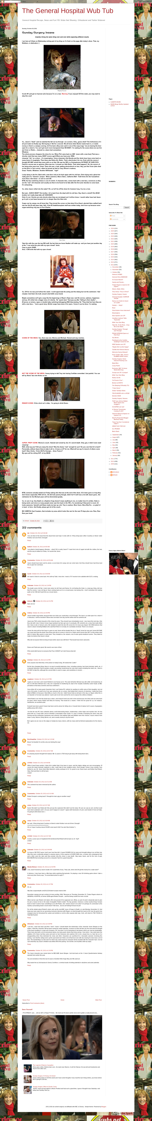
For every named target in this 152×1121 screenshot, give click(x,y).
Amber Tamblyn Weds (118, 390)
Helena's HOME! (117, 274)
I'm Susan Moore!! (117, 279)
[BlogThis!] (47, 521)
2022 (112, 239)
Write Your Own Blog (118, 322)
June (114, 442)
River (113, 308)
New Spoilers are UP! (118, 315)
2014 (112, 259)
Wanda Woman (32, 867)
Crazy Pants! (116, 365)
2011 (112, 458)
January (115, 455)
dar (28, 533)
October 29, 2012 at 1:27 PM (44, 884)
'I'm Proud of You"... (118, 380)
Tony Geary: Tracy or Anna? (120, 291)
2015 (112, 257)
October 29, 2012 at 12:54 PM (46, 867)
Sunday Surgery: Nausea (119, 398)
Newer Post (26, 1000)
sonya (29, 805)
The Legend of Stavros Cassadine (43, 1065)
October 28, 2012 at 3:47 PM (43, 679)
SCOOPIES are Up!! (118, 407)
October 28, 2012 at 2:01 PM (44, 601)
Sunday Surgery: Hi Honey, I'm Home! (44, 1076)
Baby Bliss (115, 363)
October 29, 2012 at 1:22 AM (45, 739)
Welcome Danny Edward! (120, 352)
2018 (112, 249)
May (113, 445)
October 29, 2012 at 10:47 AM (42, 836)
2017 (112, 252)
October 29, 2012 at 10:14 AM (45, 793)
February (115, 453)
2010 (112, 461)
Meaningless (116, 313)
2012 (112, 265)
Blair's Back (115, 431)
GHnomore (30, 924)
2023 (112, 236)
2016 (112, 254)
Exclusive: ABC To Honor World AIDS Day (119, 369)
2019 (112, 246)
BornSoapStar (31, 739)
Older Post (98, 1000)
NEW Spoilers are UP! (119, 344)
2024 (112, 233)
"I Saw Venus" (116, 388)
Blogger (103, 1106)
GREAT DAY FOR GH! (118, 426)
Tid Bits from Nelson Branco (120, 349)
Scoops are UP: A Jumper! (120, 372)
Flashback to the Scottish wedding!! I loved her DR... (121, 341)
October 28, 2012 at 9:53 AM (44, 560)
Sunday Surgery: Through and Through (120, 330)
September (115, 435)
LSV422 (29, 763)
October (115, 272)
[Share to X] (49, 521)
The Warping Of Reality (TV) (120, 385)
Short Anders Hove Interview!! (121, 310)
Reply (29, 540)
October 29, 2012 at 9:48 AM (41, 763)
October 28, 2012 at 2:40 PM (41, 613)
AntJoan (30, 660)
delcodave (116, 472)
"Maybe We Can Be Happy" (120, 347)
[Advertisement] (118, 61)
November (115, 269)
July (113, 440)
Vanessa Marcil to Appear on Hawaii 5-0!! (120, 414)
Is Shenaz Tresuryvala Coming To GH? (119, 410)
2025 (112, 231)
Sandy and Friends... (118, 282)
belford (29, 547)
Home (62, 1000)
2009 (112, 464)
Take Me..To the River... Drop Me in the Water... (120, 325)
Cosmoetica (31, 560)
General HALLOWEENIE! (119, 277)
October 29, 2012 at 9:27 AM (44, 751)
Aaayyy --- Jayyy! (117, 305)
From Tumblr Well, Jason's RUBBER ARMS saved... (120, 355)
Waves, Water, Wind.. (118, 289)
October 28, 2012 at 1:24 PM (42, 585)
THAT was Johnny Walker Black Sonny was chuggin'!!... (120, 402)
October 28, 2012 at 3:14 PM (42, 660)
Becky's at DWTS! (117, 383)
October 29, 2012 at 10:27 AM (41, 805)
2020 (112, 244)
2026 (112, 228)
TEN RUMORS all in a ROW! (120, 393)
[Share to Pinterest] (53, 521)
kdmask (29, 601)
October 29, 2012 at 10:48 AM (43, 849)
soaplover (30, 679)
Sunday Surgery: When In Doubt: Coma (45, 1086)
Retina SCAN (116, 377)
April (114, 448)
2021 (112, 241)
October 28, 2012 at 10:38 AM (41, 574)
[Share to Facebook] (51, 521)
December (115, 267)
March (114, 450)
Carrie (29, 574)
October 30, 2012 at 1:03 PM (44, 950)
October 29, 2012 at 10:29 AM (41, 820)
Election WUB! (116, 396)
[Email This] (44, 521)
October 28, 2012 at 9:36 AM (38, 533)
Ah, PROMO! (116, 429)
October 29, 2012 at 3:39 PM (43, 924)
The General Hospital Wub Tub (67, 10)
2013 (112, 262)
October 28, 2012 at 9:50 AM (41, 547)
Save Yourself (27, 1009)
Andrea (29, 613)
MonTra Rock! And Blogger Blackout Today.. (120, 418)
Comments (114, 219)
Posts (113, 216)
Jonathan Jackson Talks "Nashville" (119, 319)
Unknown (30, 585)
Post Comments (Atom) (37, 1003)
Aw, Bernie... (116, 337)
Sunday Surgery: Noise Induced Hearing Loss (119, 359)
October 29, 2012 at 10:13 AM (43, 782)
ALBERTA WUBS (115, 102)
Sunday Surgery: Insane (119, 294)
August (114, 437)
